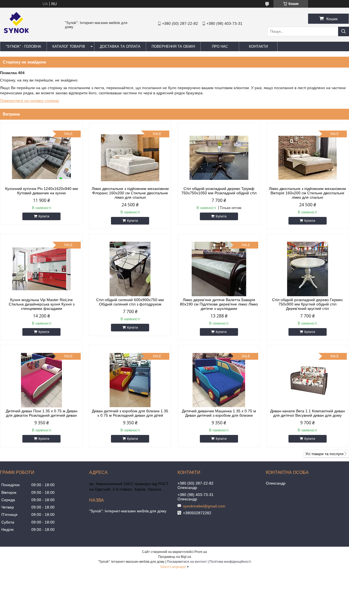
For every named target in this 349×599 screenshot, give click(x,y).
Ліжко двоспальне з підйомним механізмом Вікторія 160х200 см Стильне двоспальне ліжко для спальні (307, 192)
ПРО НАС (220, 46)
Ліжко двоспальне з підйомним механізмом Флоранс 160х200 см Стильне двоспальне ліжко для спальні (130, 192)
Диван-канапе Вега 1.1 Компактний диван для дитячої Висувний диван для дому (307, 413)
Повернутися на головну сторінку (29, 100)
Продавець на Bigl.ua (174, 557)
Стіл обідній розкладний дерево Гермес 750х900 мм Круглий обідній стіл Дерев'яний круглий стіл (307, 304)
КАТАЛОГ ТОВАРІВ (68, 46)
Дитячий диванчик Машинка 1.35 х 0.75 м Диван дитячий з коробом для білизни (219, 413)
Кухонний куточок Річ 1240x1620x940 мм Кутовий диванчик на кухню (41, 190)
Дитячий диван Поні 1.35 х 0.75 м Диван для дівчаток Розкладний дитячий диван (41, 413)
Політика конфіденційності (230, 562)
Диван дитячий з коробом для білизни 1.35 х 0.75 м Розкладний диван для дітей (130, 413)
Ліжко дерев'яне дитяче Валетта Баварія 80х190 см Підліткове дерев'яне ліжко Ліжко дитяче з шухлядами (219, 304)
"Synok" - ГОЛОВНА (23, 46)
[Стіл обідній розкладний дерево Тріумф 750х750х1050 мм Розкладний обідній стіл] (219, 158)
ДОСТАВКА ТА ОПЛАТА (120, 46)
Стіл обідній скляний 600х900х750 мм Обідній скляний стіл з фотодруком (130, 302)
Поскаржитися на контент (187, 562)
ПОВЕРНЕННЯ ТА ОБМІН (173, 46)
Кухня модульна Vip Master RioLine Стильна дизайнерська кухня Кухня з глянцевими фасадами (41, 304)
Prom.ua (200, 552)
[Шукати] (343, 31)
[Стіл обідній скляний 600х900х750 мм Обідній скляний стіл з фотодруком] (130, 269)
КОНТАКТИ (258, 46)
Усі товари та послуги (324, 454)
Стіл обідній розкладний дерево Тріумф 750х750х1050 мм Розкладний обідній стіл (219, 190)
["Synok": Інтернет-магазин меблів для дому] (16, 39)
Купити (43, 216)
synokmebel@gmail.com (204, 506)
